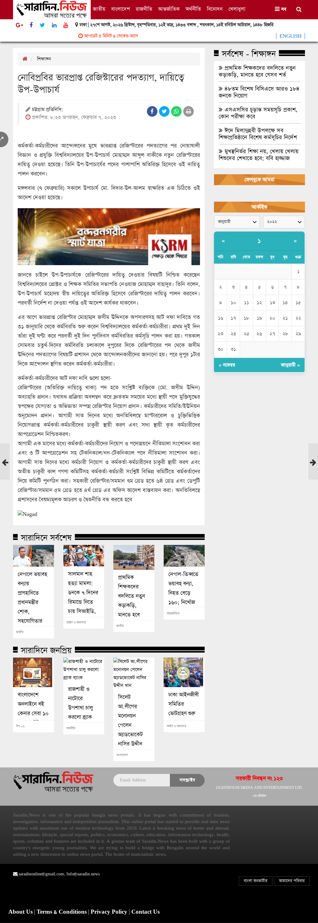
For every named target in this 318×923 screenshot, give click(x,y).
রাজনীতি (144, 9)
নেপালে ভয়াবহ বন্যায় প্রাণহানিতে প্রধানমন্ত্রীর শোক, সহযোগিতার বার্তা (32, 602)
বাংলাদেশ (120, 9)
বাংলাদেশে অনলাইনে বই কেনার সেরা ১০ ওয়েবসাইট (33, 709)
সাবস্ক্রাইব (187, 780)
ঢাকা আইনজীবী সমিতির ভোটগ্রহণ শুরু (183, 704)
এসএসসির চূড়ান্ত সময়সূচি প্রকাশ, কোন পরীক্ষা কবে (258, 113)
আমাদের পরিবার (292, 881)
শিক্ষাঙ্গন (44, 59)
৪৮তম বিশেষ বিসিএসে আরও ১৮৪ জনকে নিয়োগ (259, 92)
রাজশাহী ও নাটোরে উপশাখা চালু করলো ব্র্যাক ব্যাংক (80, 708)
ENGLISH (290, 36)
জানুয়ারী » (290, 365)
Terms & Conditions (62, 912)
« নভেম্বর (227, 365)
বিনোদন (215, 9)
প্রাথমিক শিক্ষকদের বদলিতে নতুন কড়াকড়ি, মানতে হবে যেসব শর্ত (131, 601)
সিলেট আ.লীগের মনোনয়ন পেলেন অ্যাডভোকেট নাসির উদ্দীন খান (130, 725)
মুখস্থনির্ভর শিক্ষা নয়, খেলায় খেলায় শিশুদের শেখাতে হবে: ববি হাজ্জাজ (258, 155)
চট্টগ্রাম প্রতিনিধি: (47, 110)
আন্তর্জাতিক (168, 9)
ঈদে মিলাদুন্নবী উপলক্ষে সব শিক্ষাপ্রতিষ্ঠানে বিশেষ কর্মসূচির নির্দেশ (258, 134)
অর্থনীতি (193, 9)
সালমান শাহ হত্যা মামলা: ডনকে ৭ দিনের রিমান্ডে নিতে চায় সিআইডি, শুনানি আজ (83, 597)
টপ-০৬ (20, 726)
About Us (21, 912)
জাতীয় (99, 9)
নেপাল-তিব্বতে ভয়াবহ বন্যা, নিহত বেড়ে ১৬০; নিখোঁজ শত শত (183, 593)
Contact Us (145, 912)
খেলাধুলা (237, 9)
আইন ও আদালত (76, 623)
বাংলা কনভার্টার (255, 881)
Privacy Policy (110, 912)
